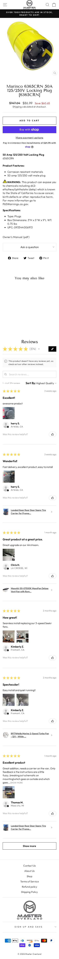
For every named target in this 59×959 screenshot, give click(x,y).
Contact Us (29, 865)
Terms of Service (29, 881)
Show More (16, 782)
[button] (39, 349)
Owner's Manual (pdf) (16, 237)
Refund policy (29, 886)
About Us (29, 870)
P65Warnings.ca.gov (15, 204)
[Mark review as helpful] (52, 434)
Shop (29, 876)
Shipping (17, 106)
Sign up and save (29, 926)
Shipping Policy (29, 891)
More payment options (29, 137)
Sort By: (31, 383)
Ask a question (29, 247)
